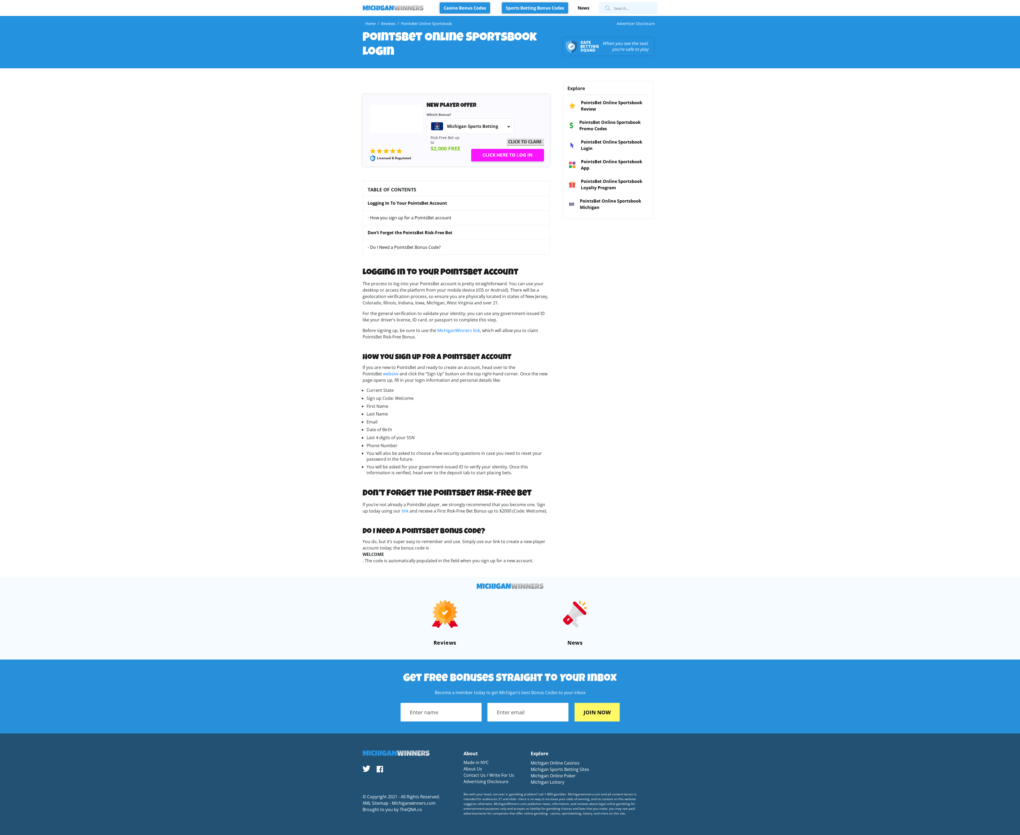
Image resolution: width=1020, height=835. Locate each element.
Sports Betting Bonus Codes (535, 8)
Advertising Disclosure (486, 781)
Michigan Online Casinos (555, 763)
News (583, 8)
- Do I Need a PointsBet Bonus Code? (405, 247)
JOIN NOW (597, 712)
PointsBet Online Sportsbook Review (611, 106)
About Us (473, 769)
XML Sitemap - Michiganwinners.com (399, 803)
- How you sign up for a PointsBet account (409, 218)
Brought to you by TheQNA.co (392, 809)
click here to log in (507, 155)
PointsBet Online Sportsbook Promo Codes (610, 125)
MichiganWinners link (458, 330)
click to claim (524, 142)
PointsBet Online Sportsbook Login (611, 145)
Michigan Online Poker (553, 776)
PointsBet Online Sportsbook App (611, 165)
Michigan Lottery (547, 782)
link (406, 511)
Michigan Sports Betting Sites (560, 769)
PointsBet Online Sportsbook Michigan (610, 204)
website (391, 374)
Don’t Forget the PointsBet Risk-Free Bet (410, 233)
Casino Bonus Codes (465, 8)
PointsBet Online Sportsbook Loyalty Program (611, 184)
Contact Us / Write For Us (489, 775)
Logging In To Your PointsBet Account (407, 203)
